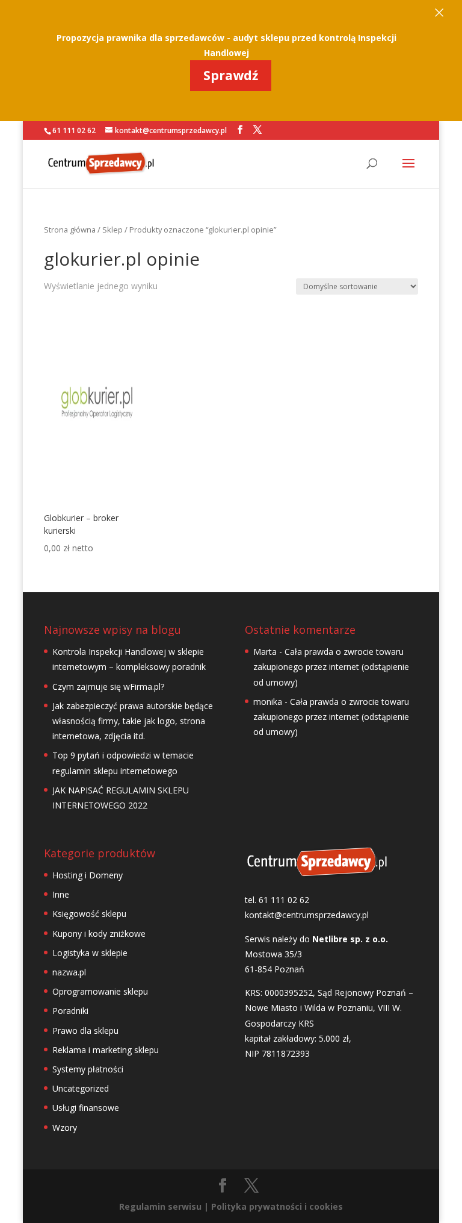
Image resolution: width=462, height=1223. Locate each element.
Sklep (112, 229)
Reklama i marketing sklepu (105, 1050)
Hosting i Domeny (87, 875)
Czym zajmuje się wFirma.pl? (108, 686)
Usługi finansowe (85, 1107)
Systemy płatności (87, 1069)
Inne (60, 894)
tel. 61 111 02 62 (277, 900)
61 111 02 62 (74, 130)
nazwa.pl (69, 972)
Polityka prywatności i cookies (277, 1206)
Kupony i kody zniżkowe (99, 933)
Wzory (64, 1127)
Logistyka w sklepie (90, 953)
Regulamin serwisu (160, 1206)
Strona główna (70, 229)
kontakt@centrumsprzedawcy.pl (307, 915)
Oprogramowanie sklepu (100, 991)
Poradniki (70, 1010)
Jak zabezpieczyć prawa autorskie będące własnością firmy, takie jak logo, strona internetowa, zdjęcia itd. (132, 721)
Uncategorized (80, 1088)
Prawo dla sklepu (85, 1030)
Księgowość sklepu (89, 913)
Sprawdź (230, 75)
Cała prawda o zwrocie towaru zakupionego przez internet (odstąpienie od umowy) (331, 666)
